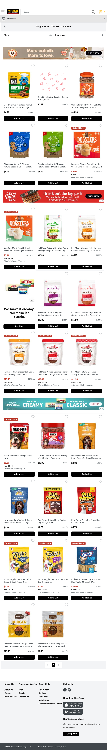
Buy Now (19, 326)
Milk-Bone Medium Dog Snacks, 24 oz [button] (18, 457)
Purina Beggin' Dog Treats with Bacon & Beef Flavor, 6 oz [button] (17, 581)
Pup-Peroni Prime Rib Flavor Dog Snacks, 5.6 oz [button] (85, 521)
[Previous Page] (48, 665)
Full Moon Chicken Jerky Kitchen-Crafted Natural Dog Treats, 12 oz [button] (86, 249)
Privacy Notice (60, 747)
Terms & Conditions (45, 747)
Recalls (22, 693)
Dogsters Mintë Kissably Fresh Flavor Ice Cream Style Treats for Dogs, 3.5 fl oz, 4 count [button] (18, 249)
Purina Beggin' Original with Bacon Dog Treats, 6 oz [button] (53, 581)
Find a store (44, 690)
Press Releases (10, 697)
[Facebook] (65, 691)
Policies (32, 747)
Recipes (42, 693)
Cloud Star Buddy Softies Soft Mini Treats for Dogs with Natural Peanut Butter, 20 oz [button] (86, 106)
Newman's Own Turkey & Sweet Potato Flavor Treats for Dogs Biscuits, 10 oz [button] (18, 521)
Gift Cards (43, 697)
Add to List (19, 118)
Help (21, 690)
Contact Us (24, 697)
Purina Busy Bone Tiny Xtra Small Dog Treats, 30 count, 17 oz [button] (85, 581)
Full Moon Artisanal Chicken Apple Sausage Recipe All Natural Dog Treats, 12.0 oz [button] (53, 249)
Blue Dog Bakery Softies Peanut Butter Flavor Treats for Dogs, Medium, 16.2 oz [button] (18, 106)
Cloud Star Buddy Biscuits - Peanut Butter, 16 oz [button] (53, 98)
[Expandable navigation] (3, 12)
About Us (8, 690)
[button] (93, 12)
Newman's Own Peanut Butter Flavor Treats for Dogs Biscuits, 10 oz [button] (86, 457)
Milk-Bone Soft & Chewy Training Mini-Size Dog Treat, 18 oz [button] (52, 457)
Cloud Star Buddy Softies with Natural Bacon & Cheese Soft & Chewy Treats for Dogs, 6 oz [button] (18, 166)
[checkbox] (33, 66)
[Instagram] (69, 691)
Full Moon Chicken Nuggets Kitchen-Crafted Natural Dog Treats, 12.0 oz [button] (50, 314)
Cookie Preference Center (50, 704)
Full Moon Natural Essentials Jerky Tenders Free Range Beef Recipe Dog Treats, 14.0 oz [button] (53, 373)
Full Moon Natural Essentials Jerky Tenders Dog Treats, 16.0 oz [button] (19, 373)
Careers (7, 693)
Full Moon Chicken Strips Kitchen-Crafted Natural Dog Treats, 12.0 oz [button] (86, 314)
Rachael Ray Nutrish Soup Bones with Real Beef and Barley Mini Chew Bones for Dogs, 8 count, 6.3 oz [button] (52, 645)
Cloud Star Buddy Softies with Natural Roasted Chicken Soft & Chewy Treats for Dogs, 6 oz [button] (52, 166)
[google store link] (73, 714)
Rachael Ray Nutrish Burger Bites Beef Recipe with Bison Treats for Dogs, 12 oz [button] (18, 645)
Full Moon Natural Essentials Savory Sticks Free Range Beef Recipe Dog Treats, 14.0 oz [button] (85, 373)
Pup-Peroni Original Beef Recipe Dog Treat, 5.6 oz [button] (52, 521)
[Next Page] (59, 665)
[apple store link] (73, 707)
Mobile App (44, 700)
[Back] (4, 27)
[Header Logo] (12, 12)
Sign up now (71, 734)
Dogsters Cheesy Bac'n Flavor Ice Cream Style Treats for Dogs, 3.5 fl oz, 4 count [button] (86, 166)
